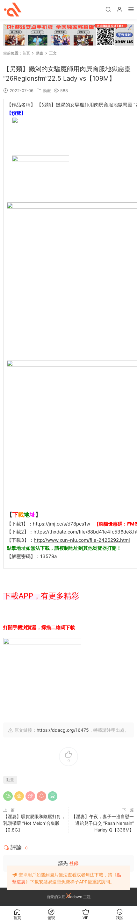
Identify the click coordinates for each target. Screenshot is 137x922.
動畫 (47, 90)
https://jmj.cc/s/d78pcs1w (61, 524)
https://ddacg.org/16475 (63, 730)
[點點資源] (12, 9)
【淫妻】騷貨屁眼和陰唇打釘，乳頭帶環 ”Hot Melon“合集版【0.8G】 (34, 823)
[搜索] (108, 9)
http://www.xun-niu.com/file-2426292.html (82, 540)
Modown (74, 896)
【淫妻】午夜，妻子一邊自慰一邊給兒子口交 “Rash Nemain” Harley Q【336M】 (102, 823)
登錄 (74, 863)
